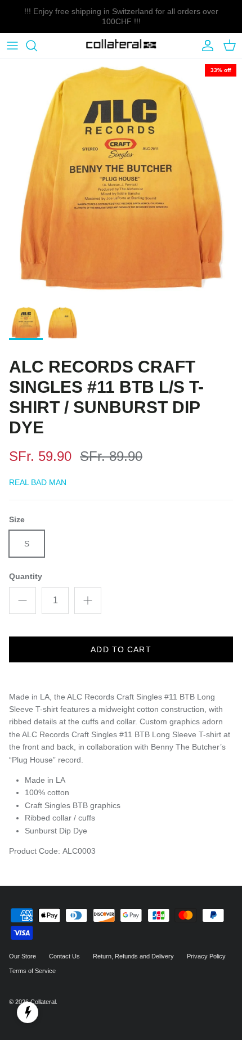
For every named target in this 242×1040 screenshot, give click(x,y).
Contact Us (64, 956)
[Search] (37, 45)
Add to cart (121, 649)
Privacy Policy (206, 956)
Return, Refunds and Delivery (133, 956)
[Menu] (12, 45)
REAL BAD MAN (37, 482)
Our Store (22, 956)
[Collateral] (121, 46)
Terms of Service (32, 970)
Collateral (43, 1001)
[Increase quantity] (87, 600)
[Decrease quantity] (22, 600)
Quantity (25, 576)
